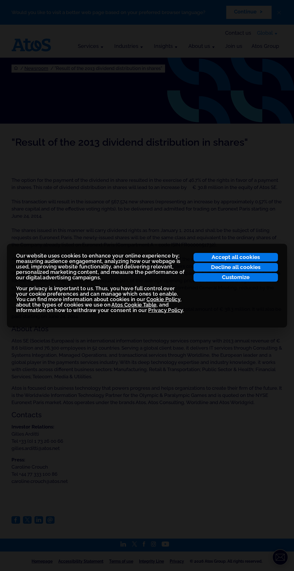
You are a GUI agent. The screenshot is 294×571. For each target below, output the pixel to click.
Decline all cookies (235, 267)
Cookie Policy (163, 299)
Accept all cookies (236, 257)
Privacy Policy (165, 310)
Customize (235, 277)
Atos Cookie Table (133, 305)
